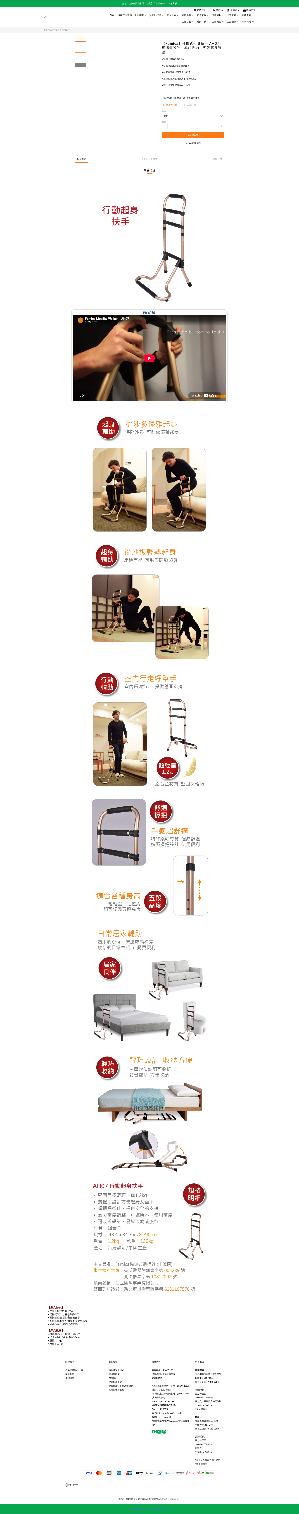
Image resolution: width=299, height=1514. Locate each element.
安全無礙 (201, 15)
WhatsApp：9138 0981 (164, 1401)
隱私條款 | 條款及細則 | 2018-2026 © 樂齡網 (149, 1509)
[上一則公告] (62, 3)
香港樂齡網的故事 (74, 1370)
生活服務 (231, 21)
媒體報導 (69, 1378)
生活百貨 (186, 21)
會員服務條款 (115, 1382)
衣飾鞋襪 (247, 15)
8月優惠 (139, 15)
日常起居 (216, 15)
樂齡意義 (69, 1374)
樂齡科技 (201, 21)
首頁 (112, 15)
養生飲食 (171, 15)
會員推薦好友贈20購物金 (121, 1385)
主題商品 (216, 21)
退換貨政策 (114, 1374)
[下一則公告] (236, 3)
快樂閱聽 (231, 15)
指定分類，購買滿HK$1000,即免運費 (181, 98)
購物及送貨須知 (116, 1370)
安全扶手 (67, 29)
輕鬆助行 (186, 15)
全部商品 (48, 29)
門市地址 (247, 21)
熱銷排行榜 (155, 15)
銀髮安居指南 (125, 15)
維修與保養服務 (116, 1389)
